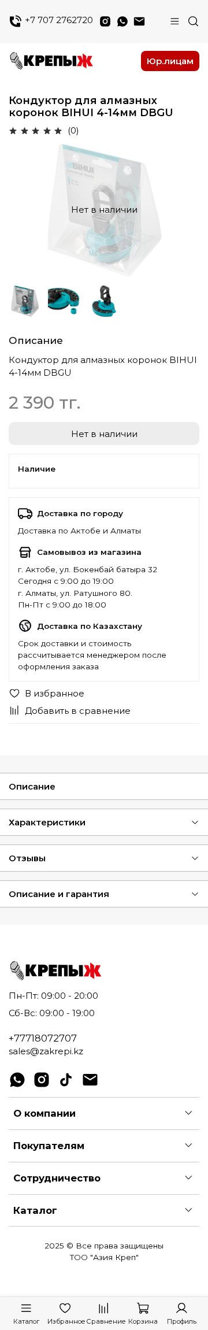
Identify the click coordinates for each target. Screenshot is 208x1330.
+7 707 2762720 (58, 20)
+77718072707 (43, 1038)
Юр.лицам (170, 60)
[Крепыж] (71, 61)
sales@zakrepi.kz (46, 1051)
